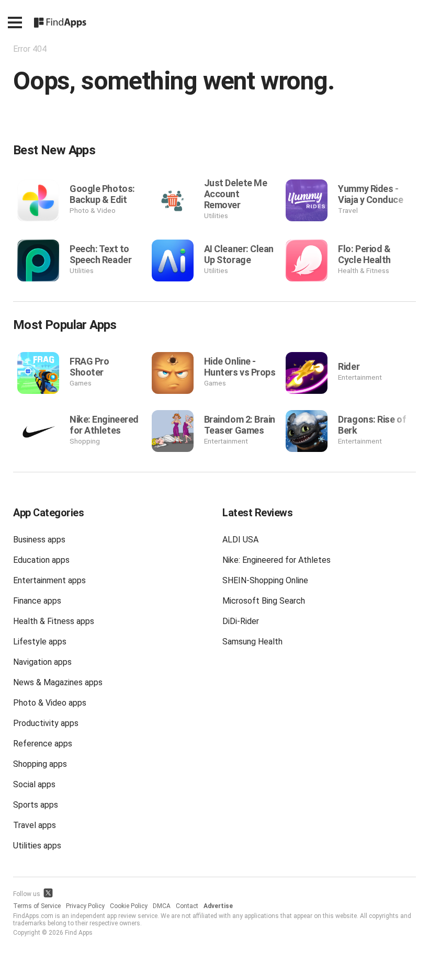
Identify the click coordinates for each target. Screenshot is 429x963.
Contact (187, 906)
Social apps (34, 784)
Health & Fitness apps (53, 621)
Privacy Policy (85, 906)
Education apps (41, 560)
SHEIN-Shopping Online (265, 580)
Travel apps (34, 825)
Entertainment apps (49, 580)
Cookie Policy (129, 906)
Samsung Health (252, 642)
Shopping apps (40, 764)
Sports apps (35, 805)
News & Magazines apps (58, 682)
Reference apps (42, 744)
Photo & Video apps (49, 703)
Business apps (39, 540)
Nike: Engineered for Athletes (276, 560)
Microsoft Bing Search (263, 601)
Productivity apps (45, 723)
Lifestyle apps (39, 642)
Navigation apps (42, 662)
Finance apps (37, 601)
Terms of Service (37, 906)
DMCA (162, 906)
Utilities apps (37, 846)
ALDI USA (240, 540)
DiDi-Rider (240, 621)
